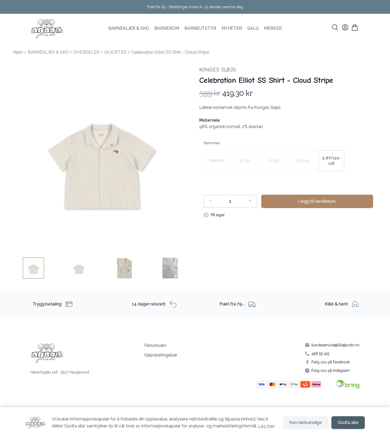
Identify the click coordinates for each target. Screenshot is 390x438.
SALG (253, 28)
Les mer (266, 425)
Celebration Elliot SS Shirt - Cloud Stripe (170, 52)
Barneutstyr (200, 28)
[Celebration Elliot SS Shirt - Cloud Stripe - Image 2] (79, 268)
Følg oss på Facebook (330, 362)
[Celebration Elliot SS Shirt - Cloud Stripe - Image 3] (124, 268)
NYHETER (232, 28)
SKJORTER (115, 52)
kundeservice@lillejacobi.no (335, 345)
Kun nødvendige (305, 422)
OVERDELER (86, 52)
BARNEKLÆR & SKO (128, 28)
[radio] (216, 160)
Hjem (18, 52)
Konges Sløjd (217, 70)
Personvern (155, 345)
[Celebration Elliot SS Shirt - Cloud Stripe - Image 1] (33, 268)
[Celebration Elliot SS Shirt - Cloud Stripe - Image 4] (170, 268)
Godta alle (348, 422)
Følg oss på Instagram (330, 370)
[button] (102, 155)
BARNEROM (166, 28)
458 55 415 (320, 353)
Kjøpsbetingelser (160, 355)
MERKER (273, 28)
